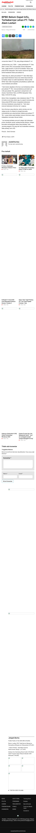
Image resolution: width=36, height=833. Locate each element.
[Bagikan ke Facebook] (25, 26)
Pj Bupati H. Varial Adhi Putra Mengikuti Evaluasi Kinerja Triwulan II (8, 301)
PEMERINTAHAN (19, 6)
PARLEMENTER (17, 804)
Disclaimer (26, 810)
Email (21, 473)
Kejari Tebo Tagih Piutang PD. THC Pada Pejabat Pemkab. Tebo (26, 301)
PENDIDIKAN (16, 801)
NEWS (3, 798)
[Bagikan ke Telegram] (33, 26)
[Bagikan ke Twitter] (28, 26)
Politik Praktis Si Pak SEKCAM (16, 741)
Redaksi (25, 801)
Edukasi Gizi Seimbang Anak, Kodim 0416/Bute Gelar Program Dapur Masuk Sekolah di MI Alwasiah (21, 753)
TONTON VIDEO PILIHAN (16, 790)
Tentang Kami (27, 798)
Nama (5, 473)
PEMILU (15, 806)
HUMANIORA (29, 6)
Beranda (4, 12)
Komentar (7, 458)
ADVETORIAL (16, 798)
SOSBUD (19, 12)
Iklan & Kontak (27, 804)
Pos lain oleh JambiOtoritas (15, 144)
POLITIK (10, 6)
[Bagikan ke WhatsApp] (30, 26)
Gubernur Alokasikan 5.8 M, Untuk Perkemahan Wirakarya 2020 (9, 435)
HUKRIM (4, 6)
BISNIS (14, 809)
